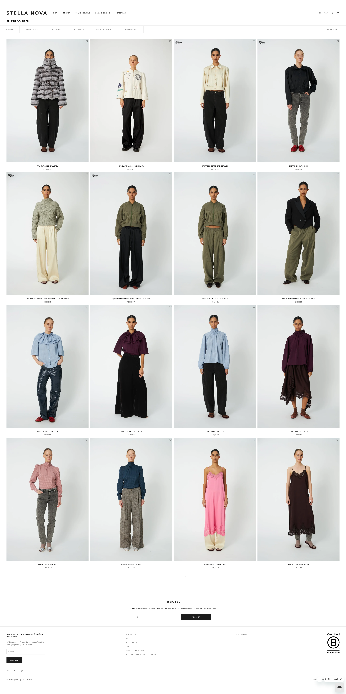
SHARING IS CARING (102, 13)
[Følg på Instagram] (15, 670)
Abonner (196, 617)
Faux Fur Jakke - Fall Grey (47, 166)
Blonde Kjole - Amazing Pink (215, 564)
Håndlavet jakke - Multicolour (131, 166)
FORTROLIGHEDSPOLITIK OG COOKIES (141, 654)
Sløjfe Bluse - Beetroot (298, 432)
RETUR (128, 646)
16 (185, 577)
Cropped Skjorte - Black (298, 166)
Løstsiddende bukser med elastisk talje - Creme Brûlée (47, 299)
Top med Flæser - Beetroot (131, 432)
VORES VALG (121, 13)
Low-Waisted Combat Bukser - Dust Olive (298, 299)
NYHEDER (66, 13)
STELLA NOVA (241, 634)
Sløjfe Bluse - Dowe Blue (214, 432)
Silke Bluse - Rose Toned (47, 564)
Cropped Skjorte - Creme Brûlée (215, 166)
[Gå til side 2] (193, 577)
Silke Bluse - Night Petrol (131, 564)
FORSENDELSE (131, 642)
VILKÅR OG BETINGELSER (135, 650)
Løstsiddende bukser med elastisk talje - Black (131, 299)
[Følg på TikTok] (22, 670)
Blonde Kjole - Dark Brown (298, 564)
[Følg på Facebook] (7, 670)
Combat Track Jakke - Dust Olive (215, 299)
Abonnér (14, 660)
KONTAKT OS (131, 634)
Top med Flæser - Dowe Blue (47, 432)
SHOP (54, 13)
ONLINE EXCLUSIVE (82, 13)
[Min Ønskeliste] (326, 13)
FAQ (127, 638)
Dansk (29, 680)
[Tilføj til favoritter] (86, 41)
